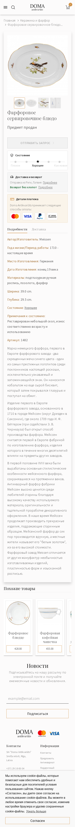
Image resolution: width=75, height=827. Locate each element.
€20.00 (18, 648)
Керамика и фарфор (35, 20)
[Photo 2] (31, 102)
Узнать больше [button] (36, 811)
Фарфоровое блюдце (18, 635)
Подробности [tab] (17, 229)
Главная (9, 20)
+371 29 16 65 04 (15, 768)
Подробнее (50, 182)
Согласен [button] (37, 820)
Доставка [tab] (39, 229)
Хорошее (30, 308)
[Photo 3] (43, 102)
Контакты (45, 752)
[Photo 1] (19, 102)
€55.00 (49, 648)
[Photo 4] (55, 102)
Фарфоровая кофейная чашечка (50, 637)
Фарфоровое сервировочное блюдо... (35, 24)
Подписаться (37, 713)
